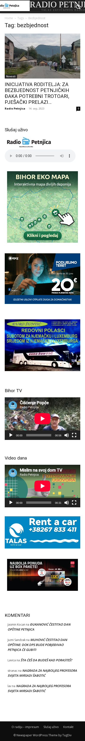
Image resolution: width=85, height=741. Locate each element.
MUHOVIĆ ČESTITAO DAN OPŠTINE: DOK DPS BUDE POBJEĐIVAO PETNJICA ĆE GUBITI (37, 645)
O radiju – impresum (25, 727)
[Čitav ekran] (74, 435)
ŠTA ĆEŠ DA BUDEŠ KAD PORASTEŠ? (46, 660)
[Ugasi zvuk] (66, 435)
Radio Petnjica (15, 108)
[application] (42, 418)
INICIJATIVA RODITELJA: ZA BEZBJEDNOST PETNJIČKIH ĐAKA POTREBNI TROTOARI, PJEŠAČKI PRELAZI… (37, 93)
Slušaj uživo (51, 727)
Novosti (11, 76)
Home (9, 18)
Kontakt (68, 727)
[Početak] (10, 435)
